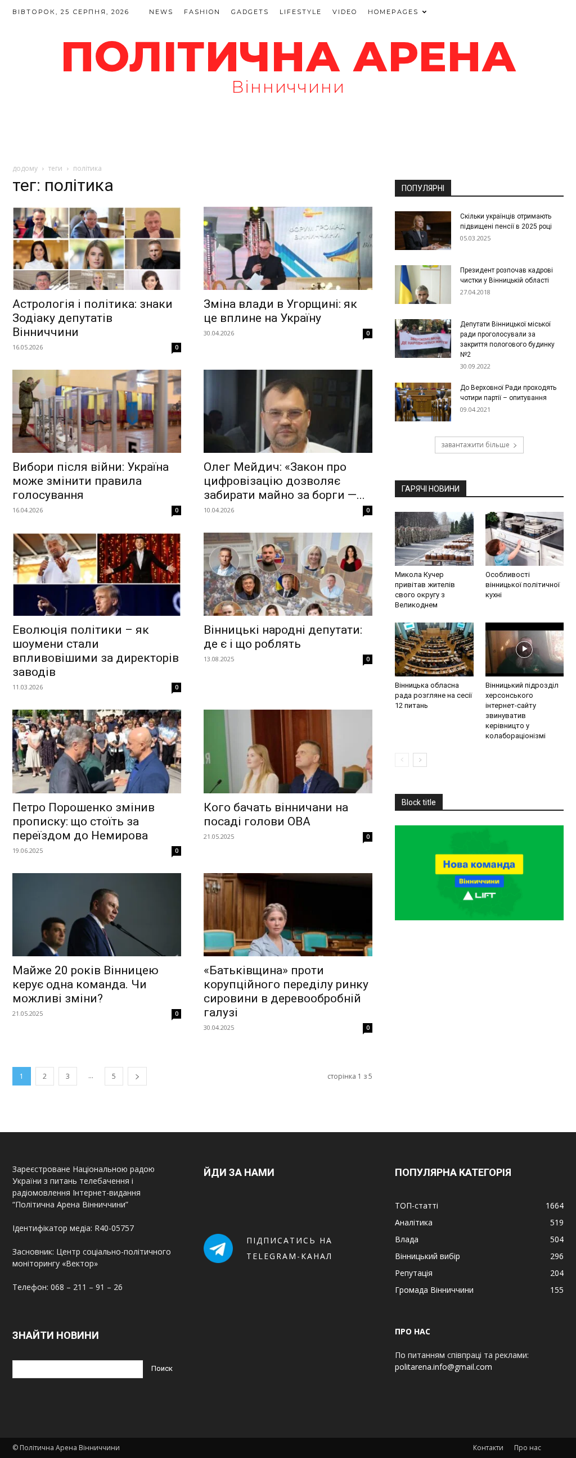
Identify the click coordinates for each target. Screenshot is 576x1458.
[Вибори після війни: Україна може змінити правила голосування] (96, 411)
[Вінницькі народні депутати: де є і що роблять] (288, 574)
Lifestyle (301, 12)
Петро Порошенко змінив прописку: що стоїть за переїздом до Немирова (83, 821)
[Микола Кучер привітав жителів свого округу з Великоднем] (434, 539)
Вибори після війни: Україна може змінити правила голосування (90, 481)
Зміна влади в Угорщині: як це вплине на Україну (280, 311)
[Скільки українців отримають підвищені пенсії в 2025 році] (423, 230)
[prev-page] (402, 760)
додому (25, 168)
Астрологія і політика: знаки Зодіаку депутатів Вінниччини (92, 318)
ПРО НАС (412, 1331)
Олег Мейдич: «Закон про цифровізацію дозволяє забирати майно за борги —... (284, 481)
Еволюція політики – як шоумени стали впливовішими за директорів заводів (95, 651)
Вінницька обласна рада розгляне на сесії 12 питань (433, 695)
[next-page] (137, 1076)
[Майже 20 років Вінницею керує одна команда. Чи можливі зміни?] (96, 914)
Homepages (393, 12)
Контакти (488, 1447)
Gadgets (250, 12)
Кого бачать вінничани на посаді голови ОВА (276, 814)
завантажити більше (475, 444)
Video (344, 12)
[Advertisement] (288, 134)
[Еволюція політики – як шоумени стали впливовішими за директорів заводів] (96, 574)
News (161, 12)
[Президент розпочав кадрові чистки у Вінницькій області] (423, 284)
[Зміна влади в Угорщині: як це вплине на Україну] (288, 248)
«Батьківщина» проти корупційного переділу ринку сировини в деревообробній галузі (286, 991)
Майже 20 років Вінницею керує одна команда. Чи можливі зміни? (85, 984)
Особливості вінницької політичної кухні (522, 584)
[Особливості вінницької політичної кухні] (524, 539)
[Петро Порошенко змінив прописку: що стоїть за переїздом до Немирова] (96, 751)
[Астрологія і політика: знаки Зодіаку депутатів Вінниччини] (96, 248)
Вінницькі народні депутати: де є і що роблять (283, 637)
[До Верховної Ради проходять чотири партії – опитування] (423, 402)
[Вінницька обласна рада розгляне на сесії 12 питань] (434, 649)
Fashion (202, 12)
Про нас (527, 1447)
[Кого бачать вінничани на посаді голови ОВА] (288, 751)
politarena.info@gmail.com (443, 1366)
